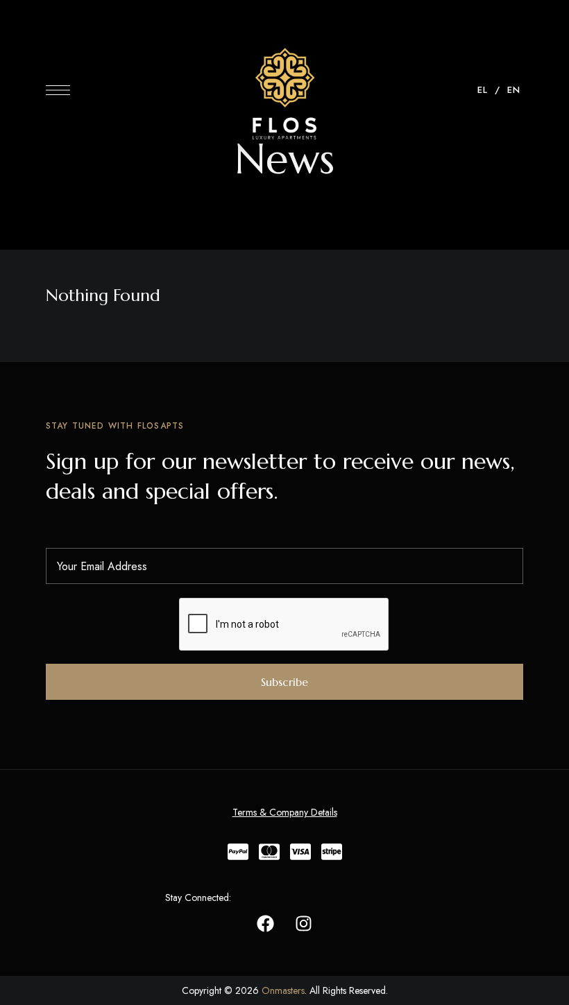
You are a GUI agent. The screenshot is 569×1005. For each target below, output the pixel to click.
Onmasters (283, 990)
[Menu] (58, 90)
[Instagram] (303, 924)
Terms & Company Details (284, 812)
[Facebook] (265, 924)
